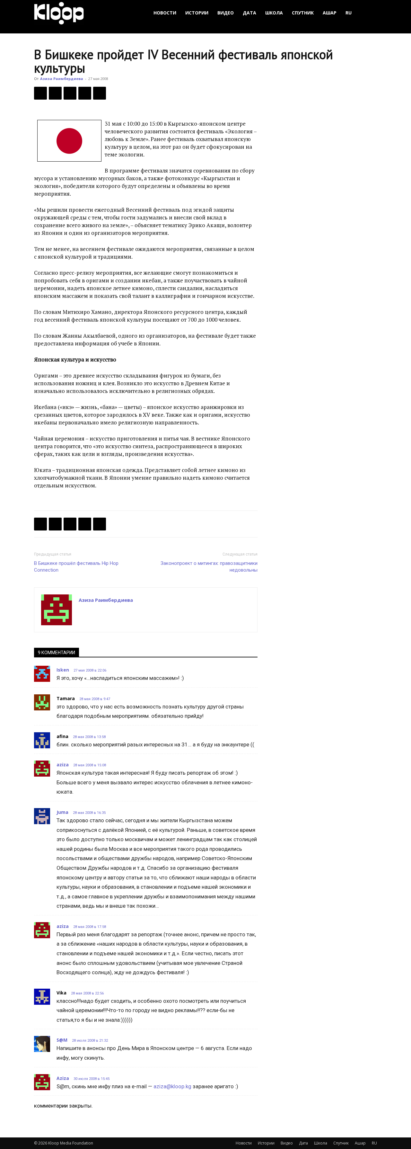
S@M (62, 1040)
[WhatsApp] (99, 93)
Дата (249, 13)
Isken (63, 670)
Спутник (303, 13)
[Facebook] (40, 93)
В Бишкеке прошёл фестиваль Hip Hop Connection (76, 566)
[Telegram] (84, 93)
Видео (225, 13)
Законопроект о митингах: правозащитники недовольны (209, 566)
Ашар (330, 13)
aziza (63, 765)
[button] (369, 13)
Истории (196, 13)
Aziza (63, 1078)
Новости (164, 13)
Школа (274, 13)
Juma (62, 812)
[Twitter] (55, 93)
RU (348, 13)
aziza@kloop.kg (172, 1086)
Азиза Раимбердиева (61, 78)
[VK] (70, 93)
